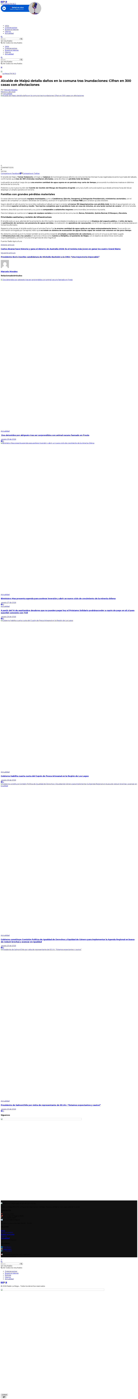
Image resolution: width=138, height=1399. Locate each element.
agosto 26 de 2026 (8, 617)
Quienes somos (11, 28)
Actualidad (9, 33)
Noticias (8, 1275)
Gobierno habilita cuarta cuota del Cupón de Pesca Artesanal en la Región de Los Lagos (45, 776)
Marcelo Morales (10, 90)
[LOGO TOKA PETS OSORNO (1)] (41, 1119)
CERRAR (4, 1395)
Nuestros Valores (11, 29)
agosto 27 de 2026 (8, 603)
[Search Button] (21, 39)
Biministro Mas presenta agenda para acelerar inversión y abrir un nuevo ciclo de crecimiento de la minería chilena (58, 598)
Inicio (7, 26)
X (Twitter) (7, 1251)
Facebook (7, 1247)
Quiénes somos (7, 1232)
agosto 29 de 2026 (8, 439)
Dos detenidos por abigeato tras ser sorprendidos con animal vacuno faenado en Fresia (45, 435)
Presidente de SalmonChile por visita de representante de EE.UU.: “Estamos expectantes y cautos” (51, 1105)
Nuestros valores (7, 1234)
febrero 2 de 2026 (8, 92)
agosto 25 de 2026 (8, 946)
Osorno (8, 31)
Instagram (7, 1249)
